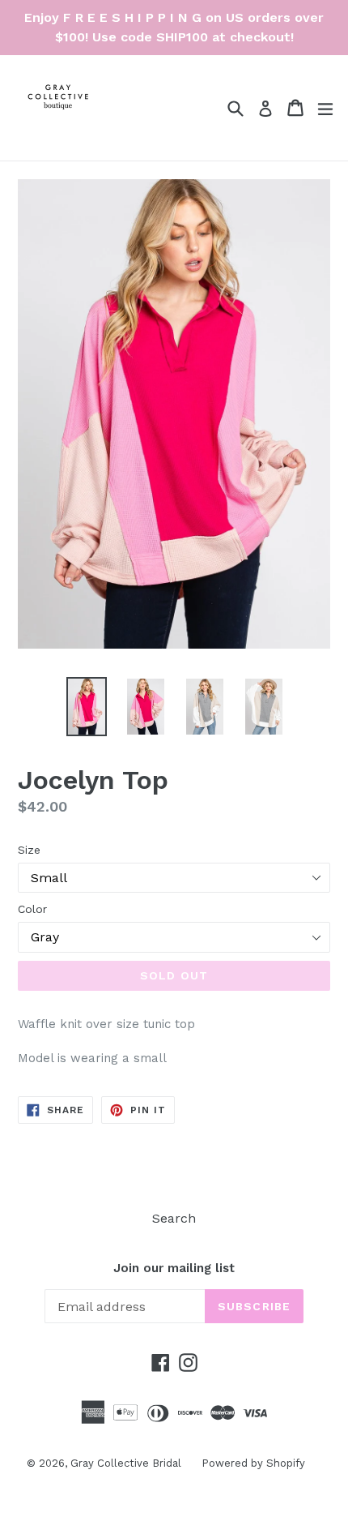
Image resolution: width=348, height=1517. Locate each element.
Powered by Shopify (253, 1463)
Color (32, 908)
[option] (86, 706)
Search (174, 1218)
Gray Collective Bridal (125, 1463)
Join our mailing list (174, 1268)
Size (29, 849)
